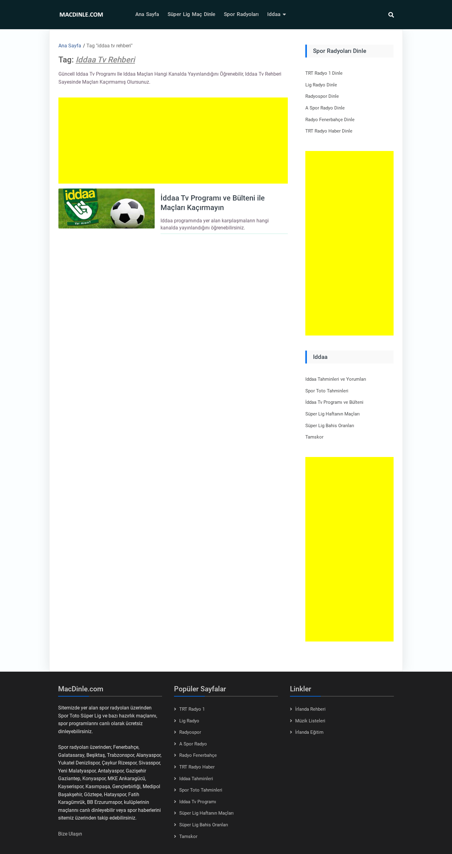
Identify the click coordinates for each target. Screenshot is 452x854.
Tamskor (314, 437)
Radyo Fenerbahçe (198, 755)
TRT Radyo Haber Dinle (328, 131)
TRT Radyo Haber (197, 767)
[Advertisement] (173, 140)
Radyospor (190, 732)
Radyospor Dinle (322, 96)
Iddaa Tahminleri (196, 778)
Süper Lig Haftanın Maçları (332, 414)
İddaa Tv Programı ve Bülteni (334, 402)
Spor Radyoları (241, 14)
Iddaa (273, 14)
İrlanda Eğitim (309, 732)
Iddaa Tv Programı (197, 801)
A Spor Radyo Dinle (325, 108)
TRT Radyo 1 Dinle (324, 73)
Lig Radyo (189, 721)
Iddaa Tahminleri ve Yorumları (335, 379)
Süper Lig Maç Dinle (191, 14)
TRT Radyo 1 (192, 709)
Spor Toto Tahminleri (326, 391)
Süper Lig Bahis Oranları (329, 425)
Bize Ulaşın (70, 834)
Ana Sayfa (147, 14)
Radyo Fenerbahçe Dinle (330, 119)
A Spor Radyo (193, 744)
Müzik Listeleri (310, 721)
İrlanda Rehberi (310, 709)
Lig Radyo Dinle (321, 85)
